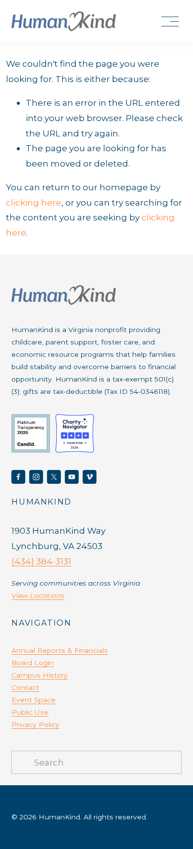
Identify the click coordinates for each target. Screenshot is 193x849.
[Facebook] (18, 477)
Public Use (29, 712)
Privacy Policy (35, 724)
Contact (25, 687)
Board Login (32, 663)
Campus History (39, 675)
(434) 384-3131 (41, 561)
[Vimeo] (89, 477)
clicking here (33, 202)
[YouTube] (72, 477)
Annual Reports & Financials (59, 650)
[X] (54, 477)
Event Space (33, 700)
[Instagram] (36, 477)
